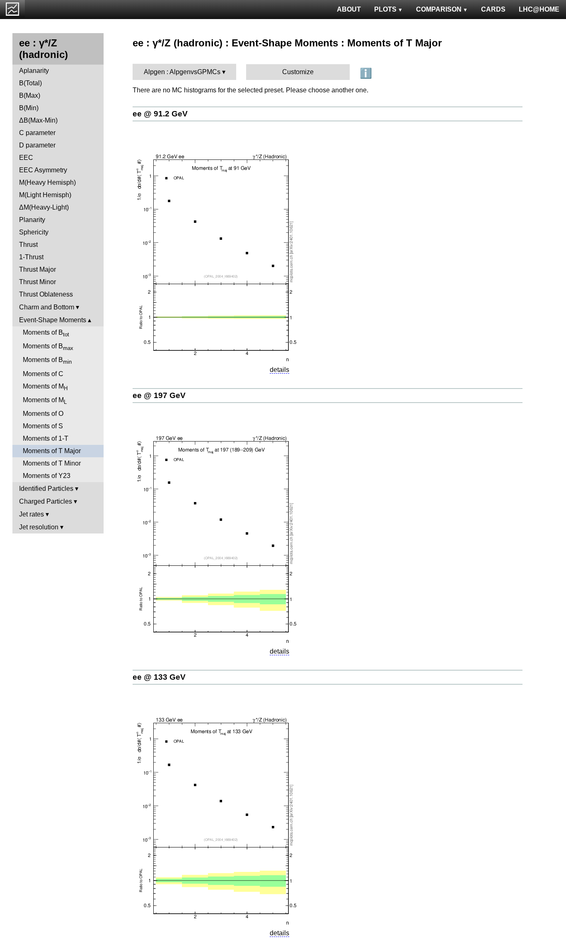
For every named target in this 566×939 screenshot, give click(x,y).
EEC (26, 157)
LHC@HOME (539, 9)
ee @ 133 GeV (159, 677)
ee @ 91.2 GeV (160, 113)
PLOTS (385, 9)
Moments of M (45, 387)
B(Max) (29, 95)
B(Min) (29, 107)
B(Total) (30, 83)
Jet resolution (38, 527)
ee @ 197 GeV (159, 395)
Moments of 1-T (45, 438)
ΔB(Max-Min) (38, 120)
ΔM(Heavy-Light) (44, 207)
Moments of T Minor (52, 463)
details (279, 369)
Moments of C (43, 373)
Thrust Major (37, 269)
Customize (298, 71)
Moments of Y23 (46, 475)
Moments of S (43, 426)
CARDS (493, 9)
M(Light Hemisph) (45, 194)
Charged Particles (45, 501)
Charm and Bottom (46, 307)
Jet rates (31, 514)
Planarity (32, 219)
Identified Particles (46, 488)
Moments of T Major (52, 450)
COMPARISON (439, 9)
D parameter (37, 145)
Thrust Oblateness (46, 294)
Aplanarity (34, 70)
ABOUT (349, 9)
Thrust (28, 244)
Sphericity (33, 232)
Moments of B (46, 333)
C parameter (37, 132)
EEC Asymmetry (43, 170)
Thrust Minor (37, 281)
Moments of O (43, 413)
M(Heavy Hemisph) (47, 182)
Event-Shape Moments (52, 319)
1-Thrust (31, 257)
